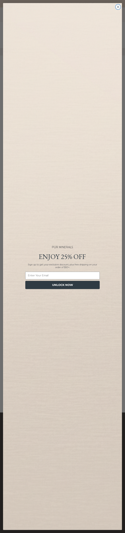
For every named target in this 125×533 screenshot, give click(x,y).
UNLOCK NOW (62, 285)
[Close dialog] (118, 7)
